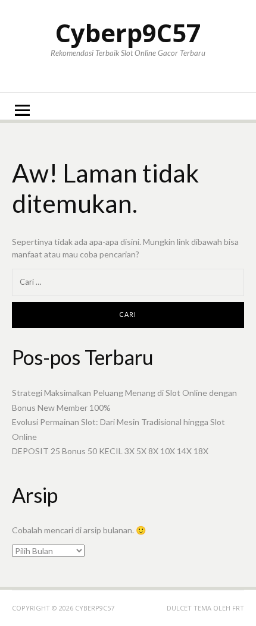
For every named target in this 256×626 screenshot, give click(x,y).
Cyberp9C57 (128, 32)
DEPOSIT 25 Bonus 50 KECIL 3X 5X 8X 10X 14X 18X (110, 451)
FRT (238, 607)
